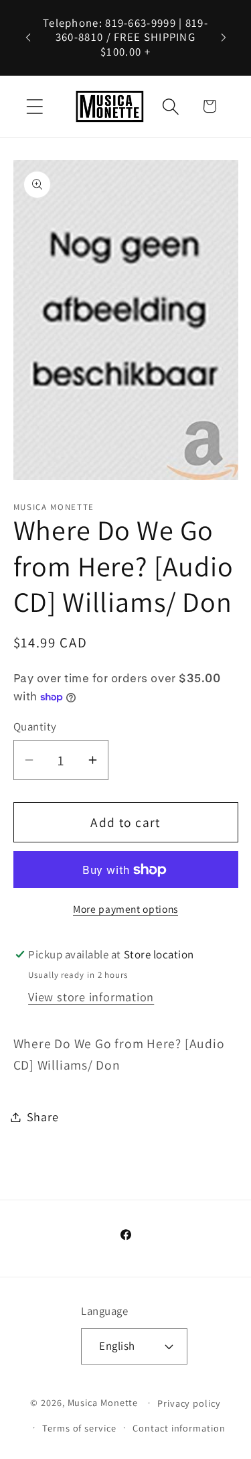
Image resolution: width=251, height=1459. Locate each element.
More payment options (125, 908)
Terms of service (79, 1427)
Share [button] (43, 1116)
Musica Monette (103, 1402)
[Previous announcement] (28, 37)
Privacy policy (189, 1403)
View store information (91, 997)
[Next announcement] (223, 37)
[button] (34, 106)
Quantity (35, 726)
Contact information (179, 1427)
